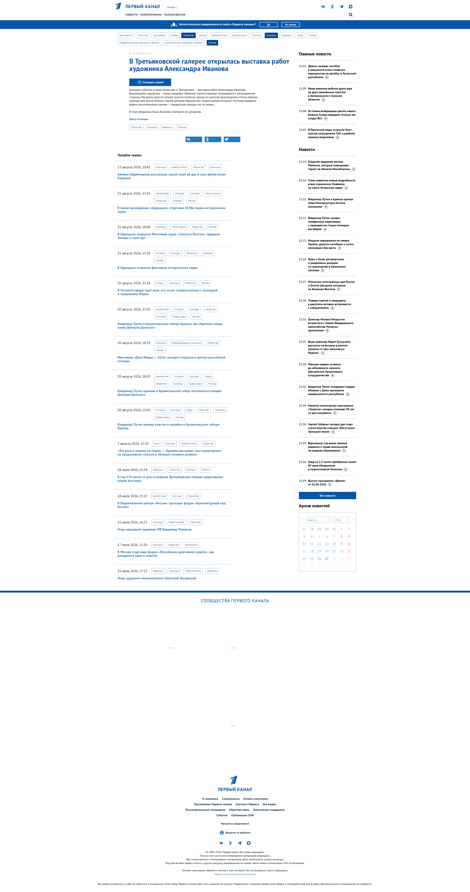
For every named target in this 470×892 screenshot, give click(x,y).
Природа (177, 200)
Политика (143, 35)
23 (349, 551)
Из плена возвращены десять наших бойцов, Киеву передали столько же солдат (332, 114)
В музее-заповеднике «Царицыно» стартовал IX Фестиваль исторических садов (171, 210)
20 (327, 551)
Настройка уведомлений (235, 823)
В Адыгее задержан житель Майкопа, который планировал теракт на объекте (329, 165)
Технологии (191, 544)
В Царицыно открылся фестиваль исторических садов (157, 268)
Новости (132, 14)
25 (312, 558)
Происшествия (219, 35)
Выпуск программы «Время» (327, 482)
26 (319, 558)
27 (304, 529)
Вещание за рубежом (238, 832)
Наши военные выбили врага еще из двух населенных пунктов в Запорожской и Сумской (330, 94)
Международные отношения (186, 342)
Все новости (125, 35)
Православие (179, 316)
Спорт (300, 35)
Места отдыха (213, 193)
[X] (232, 139)
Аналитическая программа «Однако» (184, 42)
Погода (313, 35)
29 (319, 529)
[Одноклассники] (213, 139)
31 (334, 529)
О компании (210, 798)
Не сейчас (290, 24)
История (179, 193)
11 (312, 544)
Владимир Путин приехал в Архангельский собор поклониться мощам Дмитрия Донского (170, 393)
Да (268, 24)
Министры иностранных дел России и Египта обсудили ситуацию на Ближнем (331, 285)
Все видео (269, 804)
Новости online (179, 167)
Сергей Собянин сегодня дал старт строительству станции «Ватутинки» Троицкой (331, 427)
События (221, 815)
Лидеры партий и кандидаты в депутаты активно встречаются (329, 304)
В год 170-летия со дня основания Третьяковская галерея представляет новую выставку (170, 479)
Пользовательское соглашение (205, 809)
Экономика (159, 35)
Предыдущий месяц (303, 520)
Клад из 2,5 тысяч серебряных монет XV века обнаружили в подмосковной (332, 465)
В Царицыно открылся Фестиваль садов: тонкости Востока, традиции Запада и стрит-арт (169, 236)
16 (349, 544)
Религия (256, 35)
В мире (174, 35)
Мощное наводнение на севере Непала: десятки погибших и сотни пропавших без (331, 244)
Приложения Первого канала (213, 804)
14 (334, 544)
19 (319, 551)
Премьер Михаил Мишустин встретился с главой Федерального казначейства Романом (331, 324)
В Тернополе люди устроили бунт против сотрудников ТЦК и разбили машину (331, 133)
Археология (162, 309)
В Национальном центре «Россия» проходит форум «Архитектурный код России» (171, 505)
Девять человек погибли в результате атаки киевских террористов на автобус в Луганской (332, 71)
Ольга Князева (138, 119)
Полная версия (174, 14)
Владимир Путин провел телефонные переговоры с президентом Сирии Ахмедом (328, 223)
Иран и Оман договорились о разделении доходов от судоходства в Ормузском (327, 264)
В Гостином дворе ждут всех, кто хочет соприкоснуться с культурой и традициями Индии (168, 292)
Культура (271, 35)
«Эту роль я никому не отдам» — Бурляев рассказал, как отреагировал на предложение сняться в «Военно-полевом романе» (169, 452)
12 (319, 544)
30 (327, 529)
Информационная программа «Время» (139, 42)
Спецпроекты (231, 798)
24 (304, 558)
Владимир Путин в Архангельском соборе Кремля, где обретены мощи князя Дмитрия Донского (170, 326)
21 (334, 551)
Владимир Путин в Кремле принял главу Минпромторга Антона (330, 202)
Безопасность (240, 35)
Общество (188, 35)
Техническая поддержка (269, 809)
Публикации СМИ (242, 815)
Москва (212, 42)
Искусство (174, 469)
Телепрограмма (151, 14)
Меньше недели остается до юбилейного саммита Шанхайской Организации (325, 369)
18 (312, 551)
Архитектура (162, 193)
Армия (202, 35)
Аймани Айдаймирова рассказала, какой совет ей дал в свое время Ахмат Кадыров (172, 176)
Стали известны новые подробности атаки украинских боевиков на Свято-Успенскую (331, 183)
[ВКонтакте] (194, 139)
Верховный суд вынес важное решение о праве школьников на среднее (327, 446)
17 (304, 551)
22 (342, 551)
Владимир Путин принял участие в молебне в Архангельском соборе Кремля (168, 426)
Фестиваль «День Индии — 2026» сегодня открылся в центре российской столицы (171, 359)
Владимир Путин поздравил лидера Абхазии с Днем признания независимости (331, 390)
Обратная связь (239, 809)
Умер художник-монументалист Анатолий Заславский (157, 578)
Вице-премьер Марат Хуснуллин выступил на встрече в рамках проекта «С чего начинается (329, 347)
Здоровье (287, 35)
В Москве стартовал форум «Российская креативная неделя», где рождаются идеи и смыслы (166, 554)
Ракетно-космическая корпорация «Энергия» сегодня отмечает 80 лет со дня (331, 409)
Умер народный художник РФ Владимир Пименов (154, 529)
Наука (208, 376)
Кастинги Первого (247, 804)
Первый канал (143, 6)
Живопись (167, 127)
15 (342, 544)
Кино (156, 443)
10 (304, 544)
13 (327, 544)
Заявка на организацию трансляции (235, 874)
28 (312, 529)
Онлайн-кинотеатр (255, 798)
